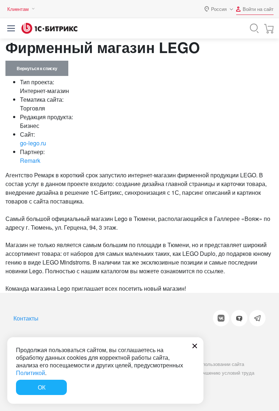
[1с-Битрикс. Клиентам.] (49, 28)
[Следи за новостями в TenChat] (239, 318)
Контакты (26, 318)
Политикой (30, 372)
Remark (30, 160)
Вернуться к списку (37, 68)
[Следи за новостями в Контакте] (221, 318)
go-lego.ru (33, 143)
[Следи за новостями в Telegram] (257, 318)
